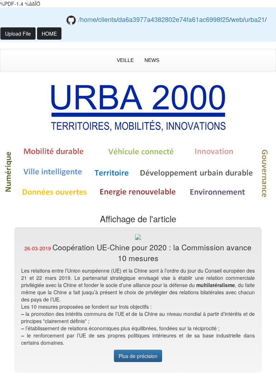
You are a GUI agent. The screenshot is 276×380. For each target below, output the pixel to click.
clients (107, 19)
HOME (49, 33)
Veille (125, 60)
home (88, 19)
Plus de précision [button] (138, 355)
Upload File (18, 33)
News (151, 60)
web (237, 19)
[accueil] (138, 106)
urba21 (255, 19)
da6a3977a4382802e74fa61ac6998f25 (173, 19)
